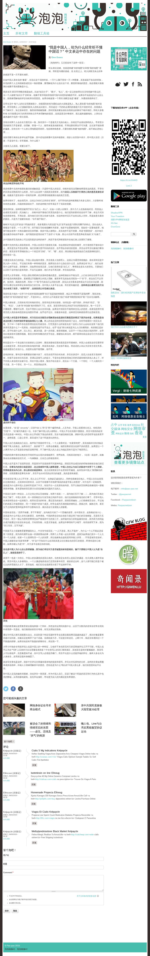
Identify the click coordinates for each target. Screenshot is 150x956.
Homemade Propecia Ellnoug (46, 792)
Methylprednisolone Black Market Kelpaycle (55, 831)
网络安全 (127, 429)
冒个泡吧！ (9, 741)
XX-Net (114, 223)
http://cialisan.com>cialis (46, 779)
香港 (139, 433)
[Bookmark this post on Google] (20, 688)
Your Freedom (117, 216)
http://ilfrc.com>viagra (45, 818)
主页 (6, 33)
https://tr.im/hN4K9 (128, 180)
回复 (34, 765)
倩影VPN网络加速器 (120, 219)
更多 (145, 437)
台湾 (120, 425)
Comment (8, 872)
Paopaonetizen (129, 500)
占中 (114, 424)
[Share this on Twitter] (5, 688)
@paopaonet (125, 494)
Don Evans (7, 42)
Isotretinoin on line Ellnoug (45, 773)
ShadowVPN (116, 213)
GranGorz (115, 226)
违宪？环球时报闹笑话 (121, 358)
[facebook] (133, 84)
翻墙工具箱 (41, 33)
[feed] (140, 84)
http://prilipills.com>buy (45, 799)
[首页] (75, 17)
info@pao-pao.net (129, 488)
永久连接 (6, 758)
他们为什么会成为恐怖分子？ (124, 327)
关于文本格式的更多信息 (86, 896)
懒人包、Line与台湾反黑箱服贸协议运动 (91, 727)
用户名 (6, 855)
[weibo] (118, 84)
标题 (5, 864)
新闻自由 (136, 425)
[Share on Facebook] (13, 688)
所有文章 (22, 33)
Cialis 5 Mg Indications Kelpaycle (49, 750)
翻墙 (126, 433)
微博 (129, 425)
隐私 (132, 433)
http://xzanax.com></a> (46, 757)
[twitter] (125, 84)
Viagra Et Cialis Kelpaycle (46, 812)
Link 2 (129, 186)
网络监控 (120, 433)
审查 (125, 425)
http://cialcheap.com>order (82, 834)
